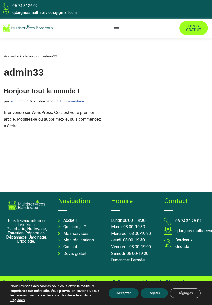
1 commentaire (72, 101)
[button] (116, 28)
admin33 (17, 101)
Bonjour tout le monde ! (42, 91)
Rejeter (154, 293)
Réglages (17, 300)
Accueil (10, 56)
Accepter (123, 293)
